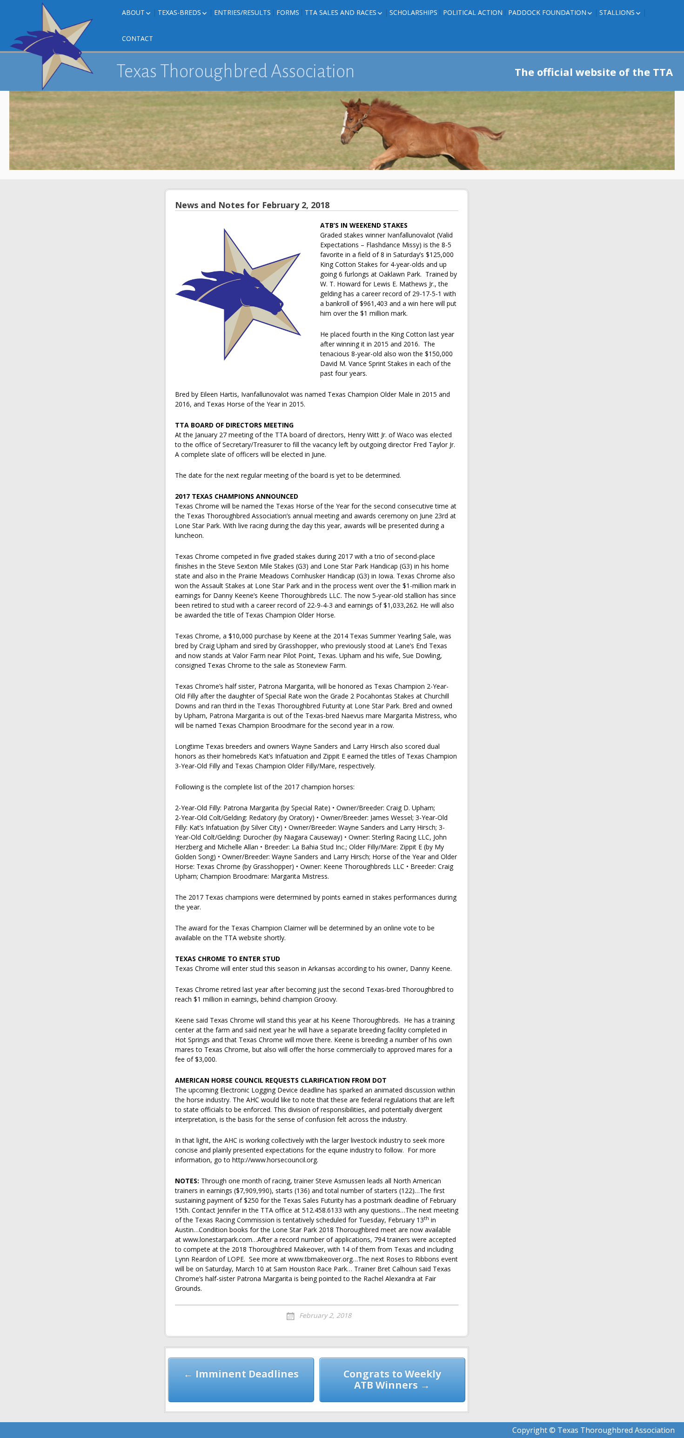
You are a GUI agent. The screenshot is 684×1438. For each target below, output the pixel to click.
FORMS (287, 12)
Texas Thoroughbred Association (235, 71)
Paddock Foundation (547, 12)
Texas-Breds (179, 12)
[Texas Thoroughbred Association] (56, 46)
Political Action (473, 12)
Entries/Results (242, 12)
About (133, 12)
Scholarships (413, 12)
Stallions (617, 12)
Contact (137, 38)
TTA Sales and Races (340, 12)
